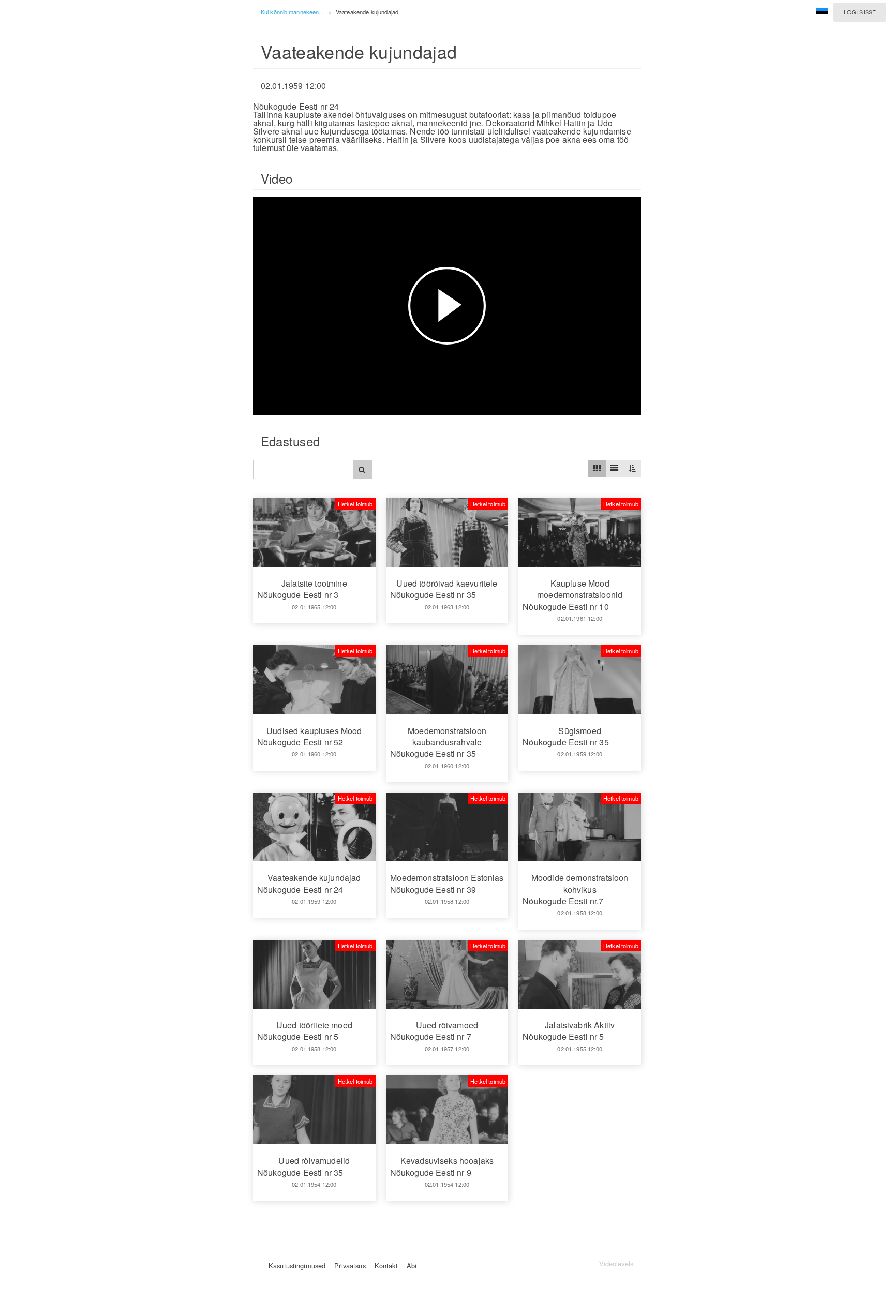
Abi (411, 1266)
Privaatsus (349, 1266)
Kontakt (386, 1266)
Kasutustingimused (297, 1266)
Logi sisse (860, 12)
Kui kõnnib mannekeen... (292, 12)
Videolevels (616, 1263)
